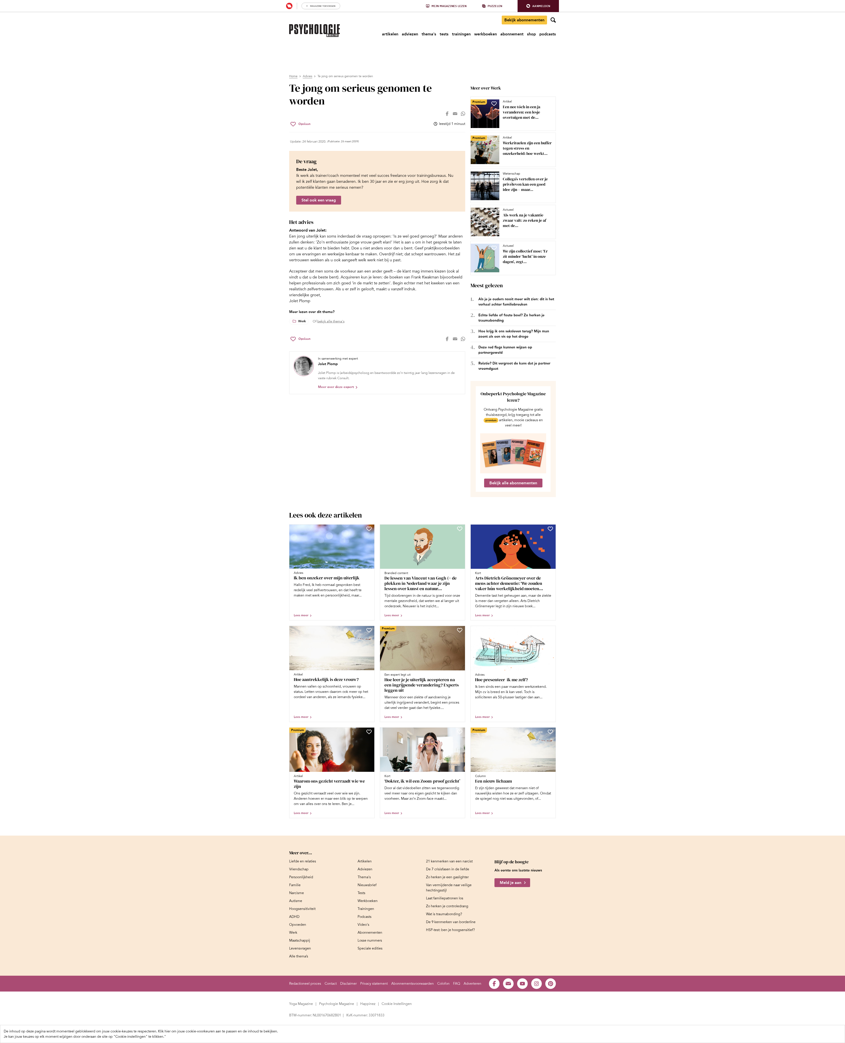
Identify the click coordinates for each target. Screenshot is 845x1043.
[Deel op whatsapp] (463, 114)
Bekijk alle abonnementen (513, 483)
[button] (538, 6)
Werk (302, 321)
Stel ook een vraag (318, 200)
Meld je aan (510, 882)
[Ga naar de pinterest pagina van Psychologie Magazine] (550, 983)
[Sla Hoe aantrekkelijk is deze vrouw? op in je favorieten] (369, 630)
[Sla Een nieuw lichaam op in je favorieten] (550, 732)
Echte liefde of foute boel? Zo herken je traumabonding (511, 317)
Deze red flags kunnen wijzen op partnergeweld (505, 350)
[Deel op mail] (455, 114)
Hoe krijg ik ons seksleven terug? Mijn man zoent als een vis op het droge (513, 334)
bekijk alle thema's (330, 321)
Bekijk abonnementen (524, 20)
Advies (307, 76)
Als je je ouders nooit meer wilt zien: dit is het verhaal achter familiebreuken (516, 301)
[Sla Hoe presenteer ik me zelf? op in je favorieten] (550, 630)
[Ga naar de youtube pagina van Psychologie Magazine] (522, 983)
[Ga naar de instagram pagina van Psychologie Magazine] (536, 983)
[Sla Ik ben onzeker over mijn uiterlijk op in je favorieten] (369, 529)
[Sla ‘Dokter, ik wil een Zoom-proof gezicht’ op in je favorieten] (460, 732)
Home (293, 76)
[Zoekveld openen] (553, 20)
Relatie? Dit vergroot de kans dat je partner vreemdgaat (514, 366)
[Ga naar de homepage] (314, 30)
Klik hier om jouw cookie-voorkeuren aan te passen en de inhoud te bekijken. (218, 1031)
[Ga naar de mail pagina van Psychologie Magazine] (508, 983)
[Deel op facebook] (447, 114)
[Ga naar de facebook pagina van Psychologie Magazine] (494, 983)
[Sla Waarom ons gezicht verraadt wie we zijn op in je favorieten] (369, 732)
